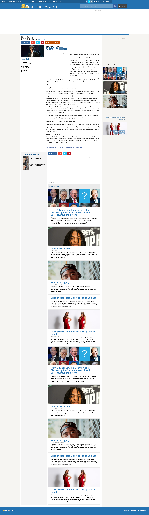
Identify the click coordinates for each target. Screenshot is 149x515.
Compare (53, 42)
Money (45, 1)
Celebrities (25, 1)
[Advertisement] (74, 23)
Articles (58, 1)
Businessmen (16, 1)
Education (38, 1)
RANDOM (123, 6)
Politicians (51, 1)
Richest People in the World (102, 1)
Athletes (9, 1)
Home (3, 1)
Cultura (32, 1)
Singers (46, 39)
